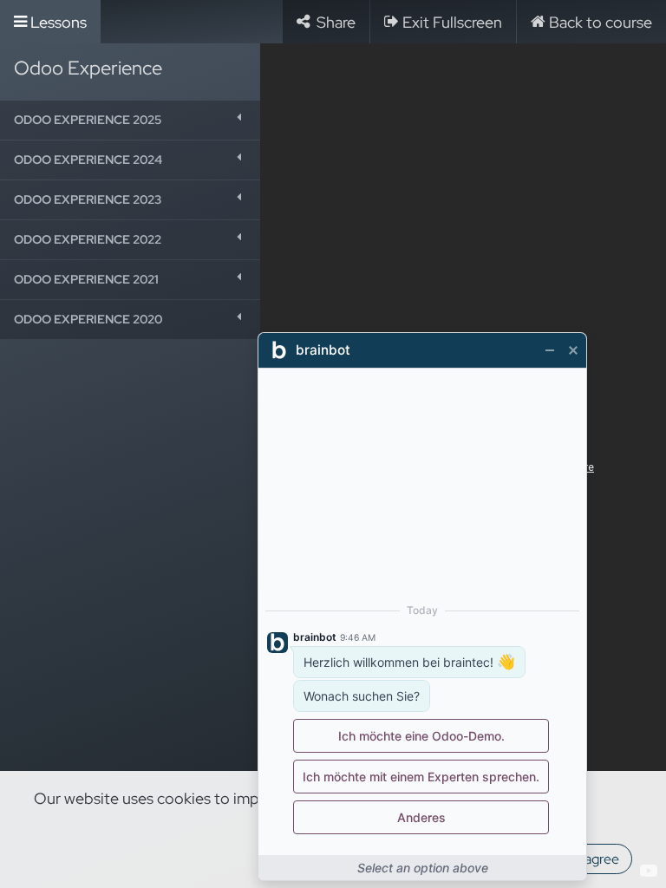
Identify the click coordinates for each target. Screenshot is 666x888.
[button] (130, 120)
